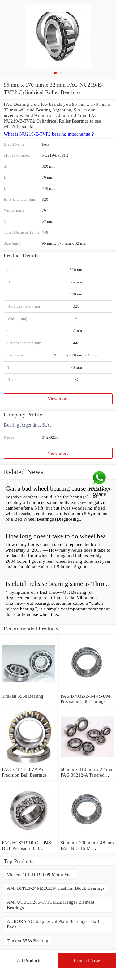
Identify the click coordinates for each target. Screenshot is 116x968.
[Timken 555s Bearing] (28, 690)
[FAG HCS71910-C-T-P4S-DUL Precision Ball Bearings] (28, 837)
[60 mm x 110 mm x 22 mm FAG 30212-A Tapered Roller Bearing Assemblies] (87, 763)
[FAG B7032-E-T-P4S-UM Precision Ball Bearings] (87, 690)
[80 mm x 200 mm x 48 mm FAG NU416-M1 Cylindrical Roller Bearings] (87, 837)
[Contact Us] (100, 484)
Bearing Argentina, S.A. (27, 425)
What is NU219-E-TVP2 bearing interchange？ (49, 133)
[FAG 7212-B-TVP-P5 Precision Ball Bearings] (28, 763)
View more (58, 398)
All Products (29, 960)
